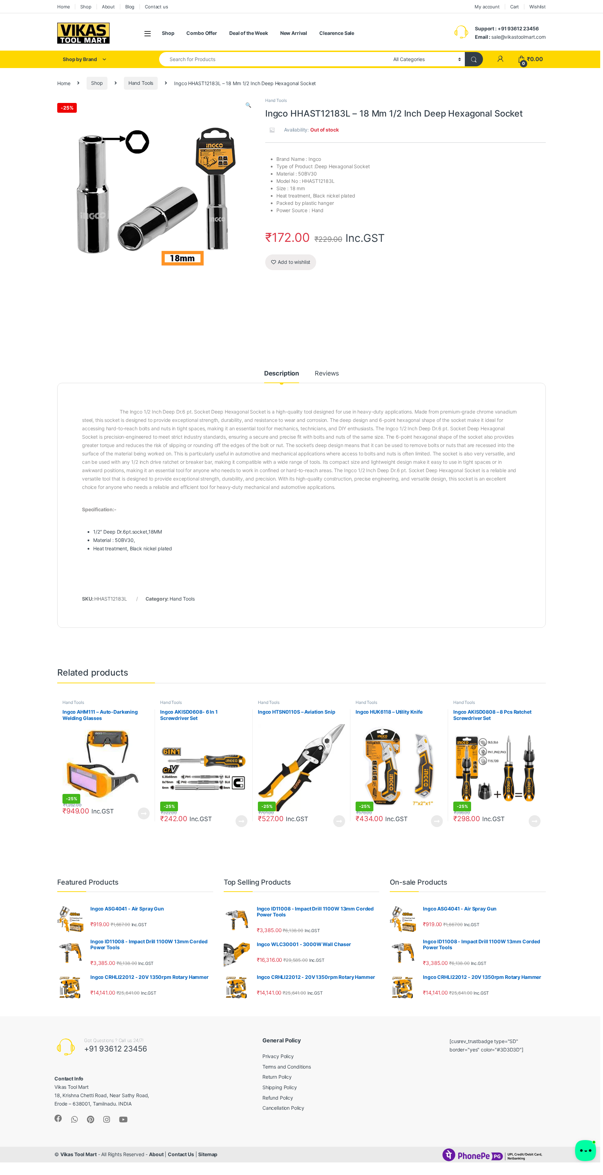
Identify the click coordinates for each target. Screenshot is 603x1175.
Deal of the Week (248, 33)
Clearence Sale (336, 33)
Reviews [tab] (327, 373)
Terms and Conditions (286, 1067)
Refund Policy (277, 1098)
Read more (144, 813)
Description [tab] (281, 373)
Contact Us (181, 1154)
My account (487, 6)
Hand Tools (141, 83)
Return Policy (277, 1077)
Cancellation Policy (283, 1108)
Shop (85, 6)
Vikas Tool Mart (78, 1154)
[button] (248, 105)
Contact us (156, 6)
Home (63, 6)
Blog (129, 6)
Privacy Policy (278, 1056)
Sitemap (207, 1154)
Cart (514, 6)
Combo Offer (201, 33)
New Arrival (293, 33)
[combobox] (274, 59)
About (108, 6)
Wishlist (537, 6)
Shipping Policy (279, 1087)
